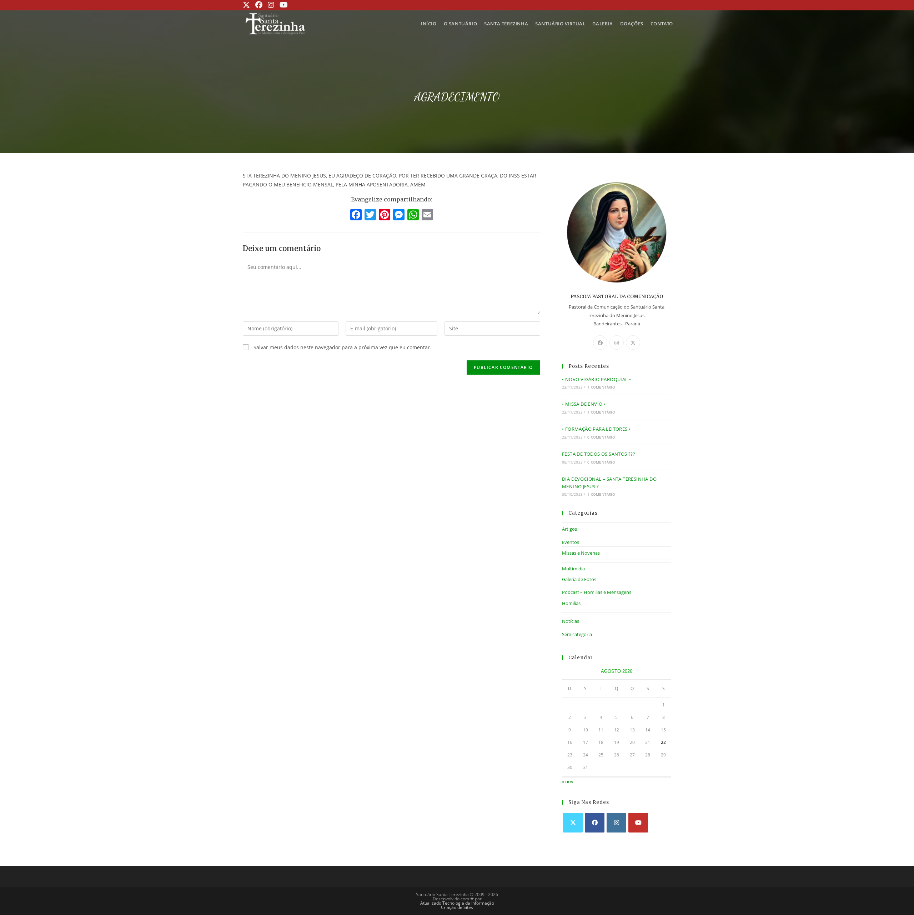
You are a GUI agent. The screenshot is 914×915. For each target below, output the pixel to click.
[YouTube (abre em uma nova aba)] (283, 5)
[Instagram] (616, 342)
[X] (633, 342)
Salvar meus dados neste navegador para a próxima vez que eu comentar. (342, 347)
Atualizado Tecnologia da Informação (457, 903)
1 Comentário (601, 387)
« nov (567, 781)
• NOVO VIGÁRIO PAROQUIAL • (596, 379)
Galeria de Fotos (579, 579)
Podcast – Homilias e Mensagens (596, 592)
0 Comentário (601, 437)
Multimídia (573, 568)
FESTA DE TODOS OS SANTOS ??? (598, 454)
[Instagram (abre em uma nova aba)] (270, 5)
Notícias (570, 621)
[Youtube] (638, 822)
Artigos (569, 529)
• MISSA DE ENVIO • (584, 404)
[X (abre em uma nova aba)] (247, 5)
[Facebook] (356, 215)
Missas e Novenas (581, 553)
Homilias (571, 603)
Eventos (570, 542)
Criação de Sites (457, 907)
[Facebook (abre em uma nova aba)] (258, 5)
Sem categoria (577, 634)
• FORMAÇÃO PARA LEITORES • (596, 429)
